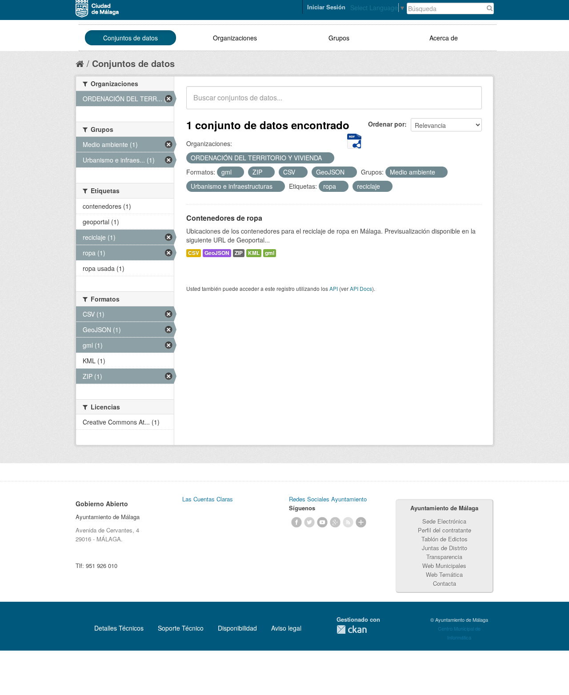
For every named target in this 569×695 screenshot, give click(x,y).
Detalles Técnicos (119, 628)
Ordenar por (386, 123)
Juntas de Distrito (444, 548)
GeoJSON (216, 253)
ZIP (239, 253)
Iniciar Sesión (326, 7)
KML (254, 253)
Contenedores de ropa (224, 218)
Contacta (444, 583)
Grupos (339, 37)
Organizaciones (235, 37)
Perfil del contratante (444, 530)
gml (269, 253)
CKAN (352, 629)
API (333, 288)
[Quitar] (327, 158)
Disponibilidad (237, 628)
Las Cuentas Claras (207, 499)
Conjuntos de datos (130, 37)
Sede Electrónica (444, 521)
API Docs (361, 288)
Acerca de (443, 37)
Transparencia (444, 556)
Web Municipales (444, 565)
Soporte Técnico (181, 628)
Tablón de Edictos (444, 539)
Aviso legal (286, 628)
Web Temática (444, 574)
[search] (469, 102)
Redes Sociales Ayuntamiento (328, 499)
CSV (193, 253)
